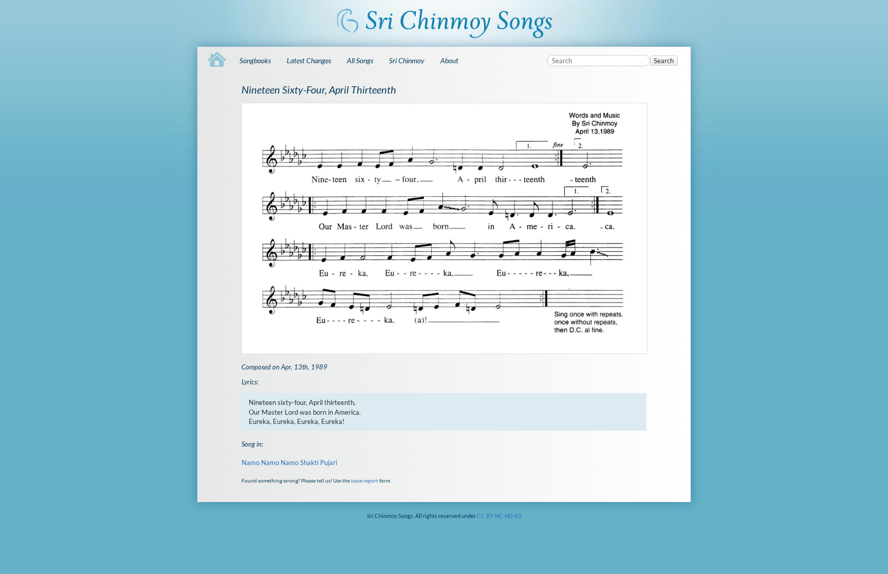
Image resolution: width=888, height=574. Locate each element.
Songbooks (255, 60)
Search (664, 61)
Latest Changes (309, 60)
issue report (364, 480)
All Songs (360, 60)
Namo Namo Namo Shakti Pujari (289, 462)
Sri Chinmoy (406, 60)
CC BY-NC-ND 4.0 (499, 515)
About (449, 60)
